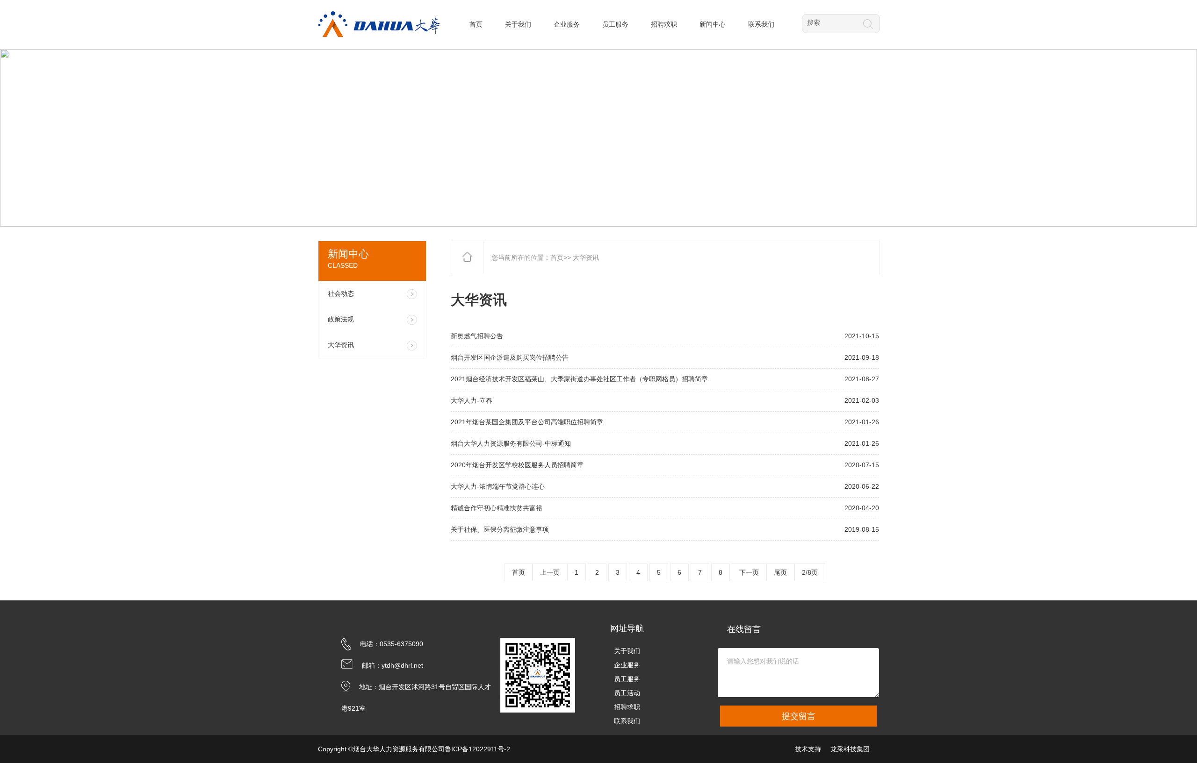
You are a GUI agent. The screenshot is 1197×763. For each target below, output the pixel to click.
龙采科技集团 (850, 749)
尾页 (780, 572)
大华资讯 (341, 345)
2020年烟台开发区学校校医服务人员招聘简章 (517, 465)
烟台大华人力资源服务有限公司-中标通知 (511, 443)
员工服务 (627, 679)
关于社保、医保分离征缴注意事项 (500, 529)
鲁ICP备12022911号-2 (477, 749)
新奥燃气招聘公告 (477, 336)
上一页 (550, 572)
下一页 (749, 572)
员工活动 (627, 693)
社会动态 (341, 293)
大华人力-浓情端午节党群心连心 (498, 486)
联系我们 (627, 721)
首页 (556, 257)
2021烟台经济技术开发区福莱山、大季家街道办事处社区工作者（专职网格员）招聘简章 (579, 379)
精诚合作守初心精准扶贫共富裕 (496, 508)
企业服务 (627, 665)
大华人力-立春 (471, 400)
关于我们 (627, 651)
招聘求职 (627, 707)
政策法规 (341, 319)
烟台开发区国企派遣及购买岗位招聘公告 (510, 357)
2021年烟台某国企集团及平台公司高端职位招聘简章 (527, 422)
